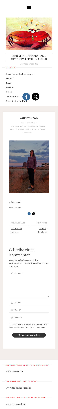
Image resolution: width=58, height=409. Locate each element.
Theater (10, 87)
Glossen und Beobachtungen (20, 74)
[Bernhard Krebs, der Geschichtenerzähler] (29, 34)
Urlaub (9, 92)
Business (10, 78)
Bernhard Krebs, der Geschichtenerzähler (29, 57)
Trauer (9, 83)
